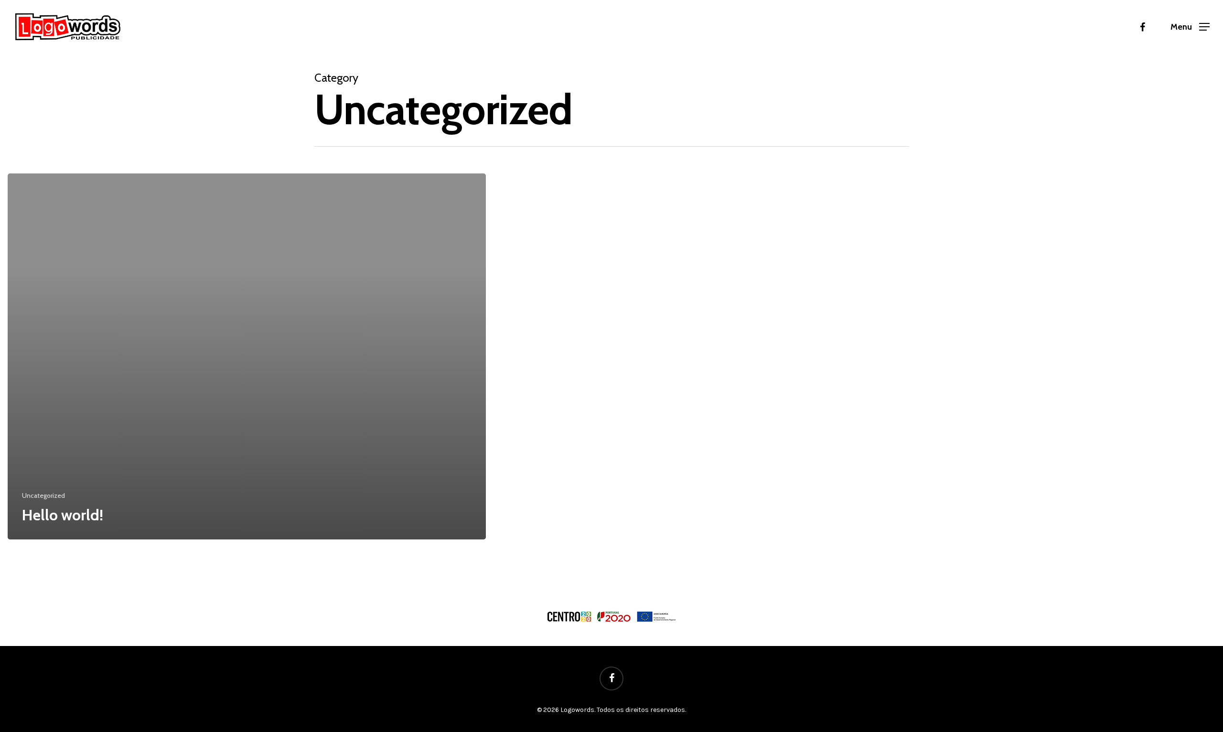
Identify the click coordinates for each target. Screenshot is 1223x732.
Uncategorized (43, 495)
